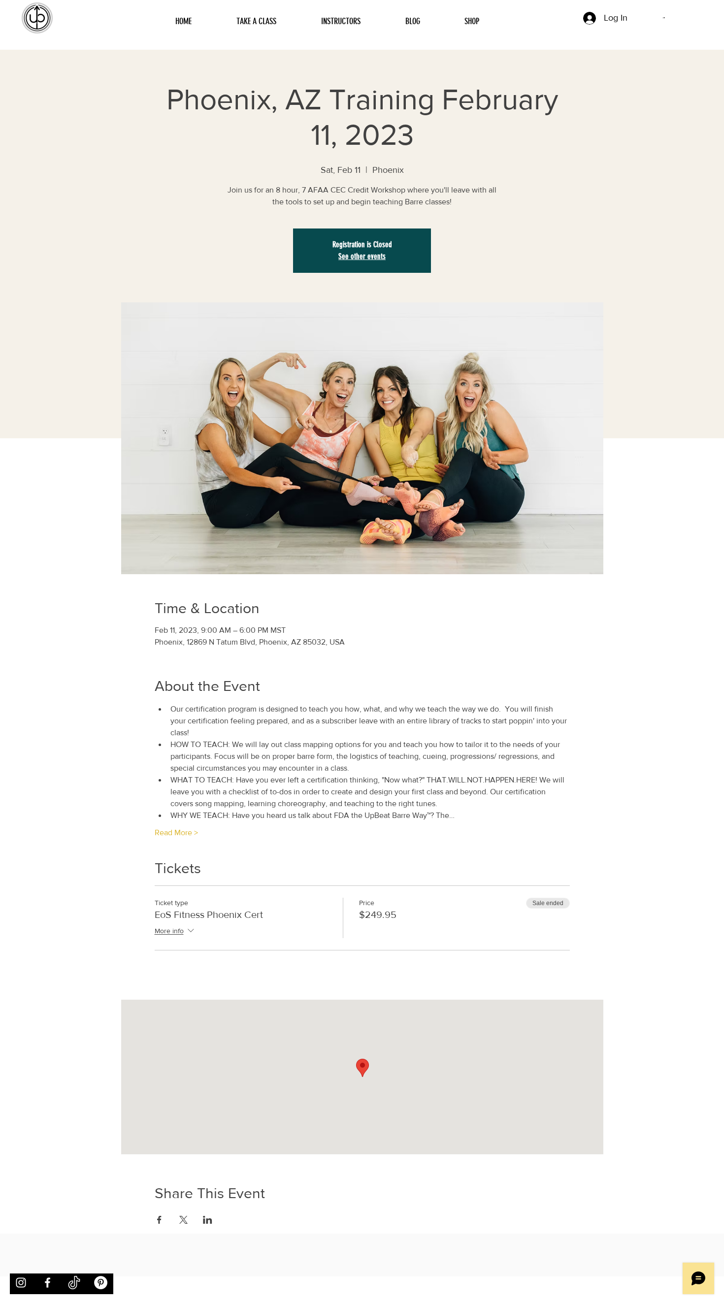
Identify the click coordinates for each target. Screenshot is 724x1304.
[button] (663, 17)
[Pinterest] (100, 1282)
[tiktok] (74, 1282)
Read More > (176, 832)
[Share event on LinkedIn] (207, 1220)
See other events (362, 256)
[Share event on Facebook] (159, 1220)
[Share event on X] (183, 1220)
